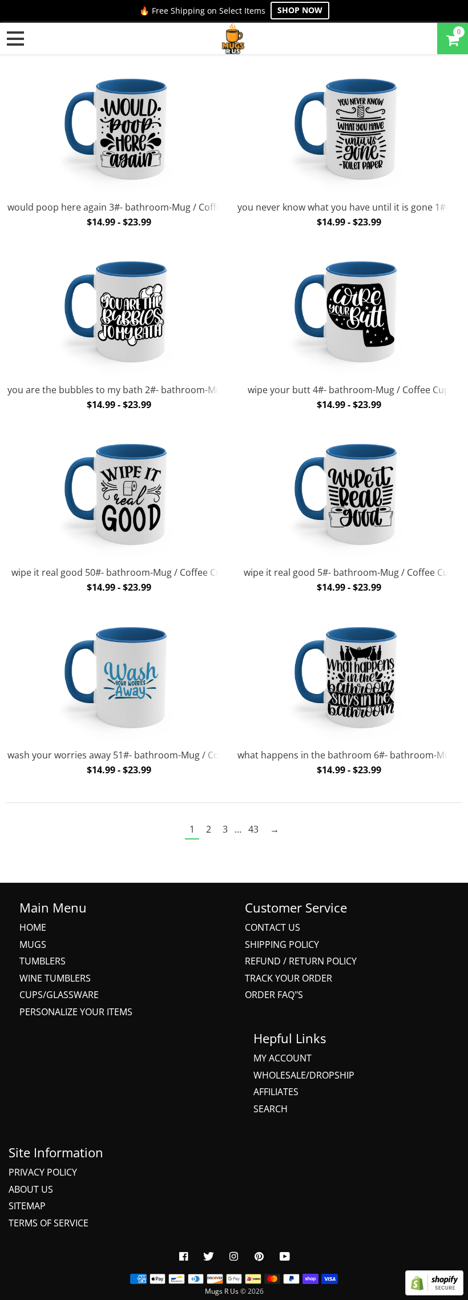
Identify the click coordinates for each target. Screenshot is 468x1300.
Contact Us (272, 927)
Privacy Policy (43, 1172)
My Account (282, 1058)
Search (270, 1109)
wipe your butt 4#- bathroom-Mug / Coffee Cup (349, 389)
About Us (31, 1189)
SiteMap (27, 1206)
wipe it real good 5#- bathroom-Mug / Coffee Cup (349, 572)
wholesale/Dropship (303, 1075)
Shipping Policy (282, 944)
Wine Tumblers (55, 978)
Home (32, 927)
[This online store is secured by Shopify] (434, 1292)
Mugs (32, 944)
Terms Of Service (48, 1223)
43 (253, 829)
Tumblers (42, 961)
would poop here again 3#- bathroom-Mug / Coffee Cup (126, 207)
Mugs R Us (222, 1291)
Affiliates (275, 1091)
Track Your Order (288, 978)
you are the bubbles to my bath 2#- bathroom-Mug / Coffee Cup (144, 389)
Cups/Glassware (59, 994)
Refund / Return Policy (301, 961)
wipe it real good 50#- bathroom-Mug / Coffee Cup (119, 572)
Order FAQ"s (274, 994)
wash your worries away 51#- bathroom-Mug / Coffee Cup (131, 755)
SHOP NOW (299, 10)
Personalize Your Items (75, 1012)
